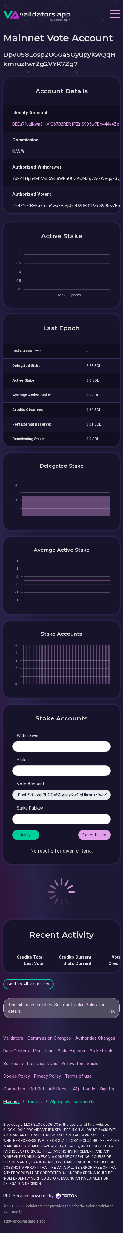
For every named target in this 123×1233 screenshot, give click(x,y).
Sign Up (106, 1089)
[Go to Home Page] (36, 14)
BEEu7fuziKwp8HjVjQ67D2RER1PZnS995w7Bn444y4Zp (65, 124)
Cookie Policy (84, 1004)
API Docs (57, 1089)
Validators (13, 1038)
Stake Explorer (72, 1050)
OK (112, 1011)
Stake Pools (101, 1050)
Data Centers (16, 1050)
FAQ (75, 1089)
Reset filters (94, 835)
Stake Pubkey (30, 808)
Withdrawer (28, 735)
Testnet (35, 1101)
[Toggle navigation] (115, 14)
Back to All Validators (28, 984)
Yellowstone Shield (80, 1063)
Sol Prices (13, 1063)
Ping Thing (43, 1050)
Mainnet (11, 1101)
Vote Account (30, 784)
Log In (89, 1089)
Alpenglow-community (72, 1101)
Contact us (14, 1089)
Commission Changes (49, 1038)
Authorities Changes (95, 1038)
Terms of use (78, 1076)
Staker (23, 759)
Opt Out (36, 1089)
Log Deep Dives (42, 1063)
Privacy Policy (47, 1076)
